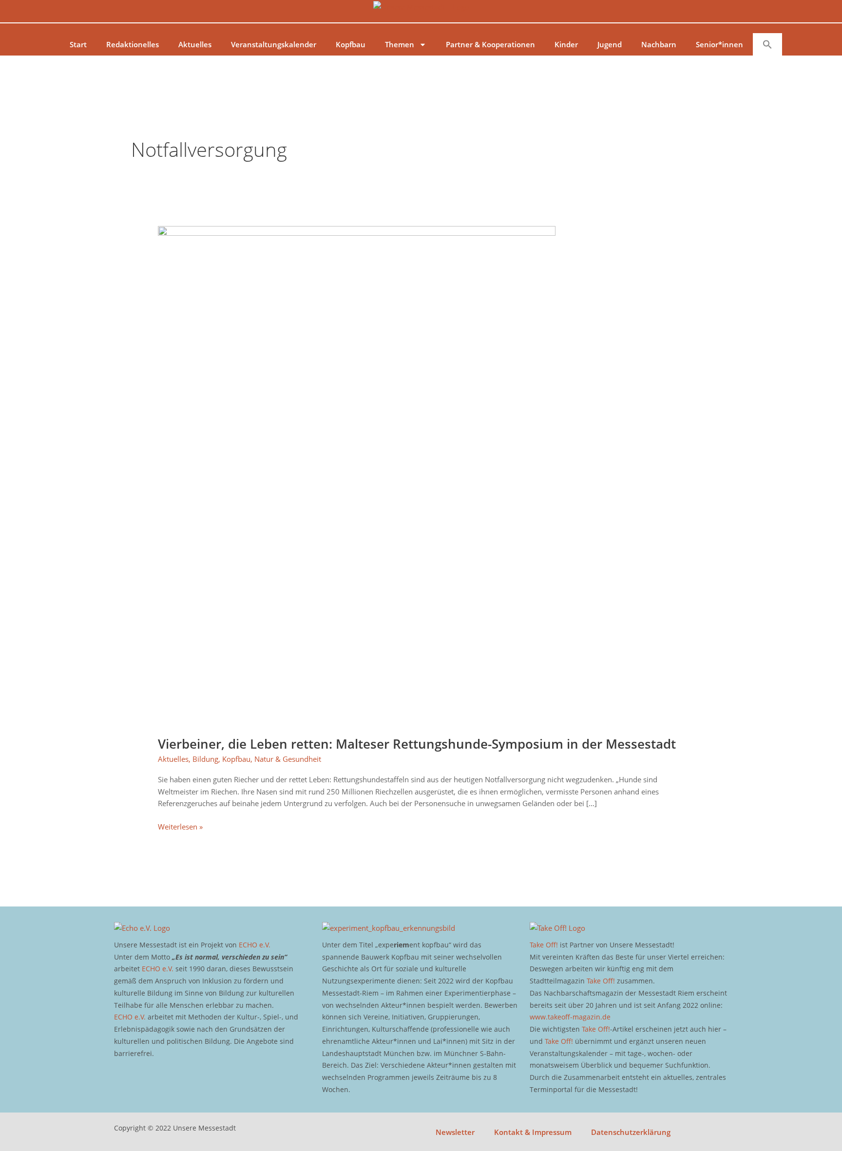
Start (78, 44)
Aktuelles (194, 44)
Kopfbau (350, 44)
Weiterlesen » (180, 826)
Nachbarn (658, 44)
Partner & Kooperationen (490, 44)
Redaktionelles (132, 44)
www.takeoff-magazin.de (570, 1016)
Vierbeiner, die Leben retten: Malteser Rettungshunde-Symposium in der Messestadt (417, 744)
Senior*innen (719, 44)
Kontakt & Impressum (533, 1132)
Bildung (205, 759)
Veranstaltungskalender (273, 44)
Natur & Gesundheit (287, 759)
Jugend (609, 44)
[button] (767, 44)
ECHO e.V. (254, 944)
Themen (399, 44)
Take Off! (544, 944)
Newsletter (455, 1132)
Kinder (566, 44)
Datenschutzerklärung (630, 1132)
